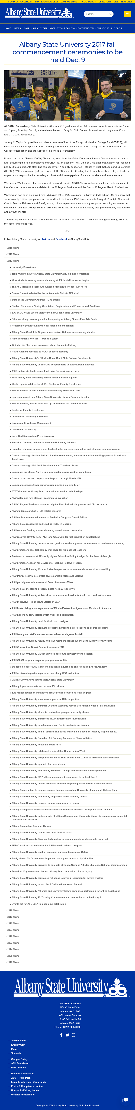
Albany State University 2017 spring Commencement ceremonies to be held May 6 (56, 897)
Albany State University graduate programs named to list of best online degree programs (60, 628)
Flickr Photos (18, 1067)
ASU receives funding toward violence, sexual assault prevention (47, 530)
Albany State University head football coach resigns (40, 621)
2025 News (13, 956)
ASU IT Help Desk (20, 1078)
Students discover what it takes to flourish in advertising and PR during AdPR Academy (59, 667)
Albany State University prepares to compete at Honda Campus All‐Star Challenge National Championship (69, 865)
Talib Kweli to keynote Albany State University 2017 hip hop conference (50, 274)
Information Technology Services (30, 416)
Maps (14, 1049)
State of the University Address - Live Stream (36, 300)
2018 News (13, 910)
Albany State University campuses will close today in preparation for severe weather (57, 878)
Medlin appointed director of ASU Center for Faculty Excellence (46, 384)
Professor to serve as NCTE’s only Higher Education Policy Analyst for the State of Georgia (61, 556)
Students (16, 1053)
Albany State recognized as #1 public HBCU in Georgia (41, 524)
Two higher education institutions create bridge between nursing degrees (51, 693)
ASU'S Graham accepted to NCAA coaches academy (40, 352)
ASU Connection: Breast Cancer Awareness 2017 (38, 647)
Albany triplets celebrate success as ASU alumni (38, 686)
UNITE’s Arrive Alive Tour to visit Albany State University (43, 680)
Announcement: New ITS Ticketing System (35, 339)
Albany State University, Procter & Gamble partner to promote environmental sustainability (61, 569)
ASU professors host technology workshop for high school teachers (49, 550)
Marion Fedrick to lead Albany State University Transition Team (46, 390)
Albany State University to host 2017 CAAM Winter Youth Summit (47, 884)
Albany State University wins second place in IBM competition (45, 699)
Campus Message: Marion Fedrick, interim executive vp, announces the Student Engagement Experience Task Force (69, 457)
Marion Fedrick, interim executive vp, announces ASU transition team (49, 403)
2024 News (13, 949)
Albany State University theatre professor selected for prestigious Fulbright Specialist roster (62, 783)
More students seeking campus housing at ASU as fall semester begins (50, 280)
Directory (105, 2)
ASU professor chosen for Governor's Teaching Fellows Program (47, 563)
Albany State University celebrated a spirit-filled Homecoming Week (48, 751)
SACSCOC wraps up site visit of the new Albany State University (47, 313)
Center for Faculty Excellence (28, 410)
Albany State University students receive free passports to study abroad (50, 712)
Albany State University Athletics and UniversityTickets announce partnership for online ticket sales (66, 891)
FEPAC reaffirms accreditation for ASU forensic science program (47, 845)
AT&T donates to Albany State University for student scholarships (47, 491)
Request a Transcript (22, 1073)
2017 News (13, 261)
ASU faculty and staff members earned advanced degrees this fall (47, 634)
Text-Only (126, 2)
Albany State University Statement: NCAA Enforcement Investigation (49, 719)
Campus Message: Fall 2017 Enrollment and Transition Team (45, 465)
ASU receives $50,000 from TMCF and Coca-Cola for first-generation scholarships (56, 537)
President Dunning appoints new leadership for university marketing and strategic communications (66, 449)
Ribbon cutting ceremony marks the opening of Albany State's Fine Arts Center (55, 319)
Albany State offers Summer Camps (31, 826)
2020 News (13, 923)
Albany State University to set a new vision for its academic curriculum (50, 725)
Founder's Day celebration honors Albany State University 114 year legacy (52, 871)
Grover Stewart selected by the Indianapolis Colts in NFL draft (45, 293)
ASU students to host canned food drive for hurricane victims (45, 371)
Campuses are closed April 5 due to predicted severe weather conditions (51, 472)
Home (8, 28)
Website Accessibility (23, 1095)
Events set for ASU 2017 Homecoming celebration (39, 904)
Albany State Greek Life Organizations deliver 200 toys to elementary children (54, 332)
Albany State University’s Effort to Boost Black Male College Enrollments (51, 358)
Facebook (62, 239)
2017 (26, 28)
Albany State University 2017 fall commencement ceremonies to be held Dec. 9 (54, 777)
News (17, 28)
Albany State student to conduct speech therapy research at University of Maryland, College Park (64, 790)
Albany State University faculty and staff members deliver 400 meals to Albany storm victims (62, 641)
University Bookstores (24, 267)
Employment (18, 1045)
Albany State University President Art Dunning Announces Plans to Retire (52, 738)
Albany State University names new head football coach (42, 832)
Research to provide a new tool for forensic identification (43, 326)
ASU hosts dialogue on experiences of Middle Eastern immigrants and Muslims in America (61, 608)
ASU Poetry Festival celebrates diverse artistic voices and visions (47, 576)
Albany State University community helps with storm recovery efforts (49, 796)
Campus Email (69, 2)
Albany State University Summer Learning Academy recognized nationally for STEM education (63, 706)
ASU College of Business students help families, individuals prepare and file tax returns (59, 504)
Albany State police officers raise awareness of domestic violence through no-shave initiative (62, 809)
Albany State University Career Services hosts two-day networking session (52, 654)
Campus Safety (19, 1059)
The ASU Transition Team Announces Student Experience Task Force (49, 287)
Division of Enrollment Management (31, 423)
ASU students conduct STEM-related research (36, 511)
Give (116, 2)
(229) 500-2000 (72, 1027)
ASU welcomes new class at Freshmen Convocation (40, 498)
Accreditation (18, 1040)
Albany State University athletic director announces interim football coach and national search (63, 595)
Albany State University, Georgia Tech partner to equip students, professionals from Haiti (60, 839)
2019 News (13, 917)
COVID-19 (13, 2)
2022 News (13, 936)
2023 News (13, 943)
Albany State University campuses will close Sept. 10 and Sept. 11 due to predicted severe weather (65, 757)
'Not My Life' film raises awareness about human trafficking (44, 345)
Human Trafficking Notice (25, 1090)
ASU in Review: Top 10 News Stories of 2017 (36, 602)
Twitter (46, 239)
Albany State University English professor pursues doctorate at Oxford (50, 852)
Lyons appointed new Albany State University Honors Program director (50, 397)
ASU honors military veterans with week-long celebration (43, 615)
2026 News (13, 962)
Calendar (26, 2)
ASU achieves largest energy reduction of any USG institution (45, 673)
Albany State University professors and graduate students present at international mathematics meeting (68, 543)
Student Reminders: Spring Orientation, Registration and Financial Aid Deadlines (56, 306)
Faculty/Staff (88, 2)
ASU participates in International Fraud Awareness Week (42, 582)
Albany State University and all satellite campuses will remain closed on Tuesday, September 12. (64, 732)
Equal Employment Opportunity (28, 1082)
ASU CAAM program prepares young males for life (39, 660)
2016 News (13, 254)
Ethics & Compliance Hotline (27, 1086)
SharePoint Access (46, 2)
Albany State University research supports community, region (45, 803)
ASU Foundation (20, 1063)
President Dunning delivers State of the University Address (44, 442)
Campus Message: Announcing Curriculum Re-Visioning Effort (46, 485)
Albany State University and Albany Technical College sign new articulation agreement (59, 770)
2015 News (13, 248)
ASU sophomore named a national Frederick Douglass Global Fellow (49, 517)
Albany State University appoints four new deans (38, 764)
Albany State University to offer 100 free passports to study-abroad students (53, 365)
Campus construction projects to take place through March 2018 (46, 478)
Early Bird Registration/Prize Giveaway (33, 436)
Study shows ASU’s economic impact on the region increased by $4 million (53, 858)
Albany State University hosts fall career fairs (36, 745)
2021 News (13, 930)
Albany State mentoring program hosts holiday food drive (43, 589)
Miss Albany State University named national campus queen (44, 377)
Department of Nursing (24, 429)
